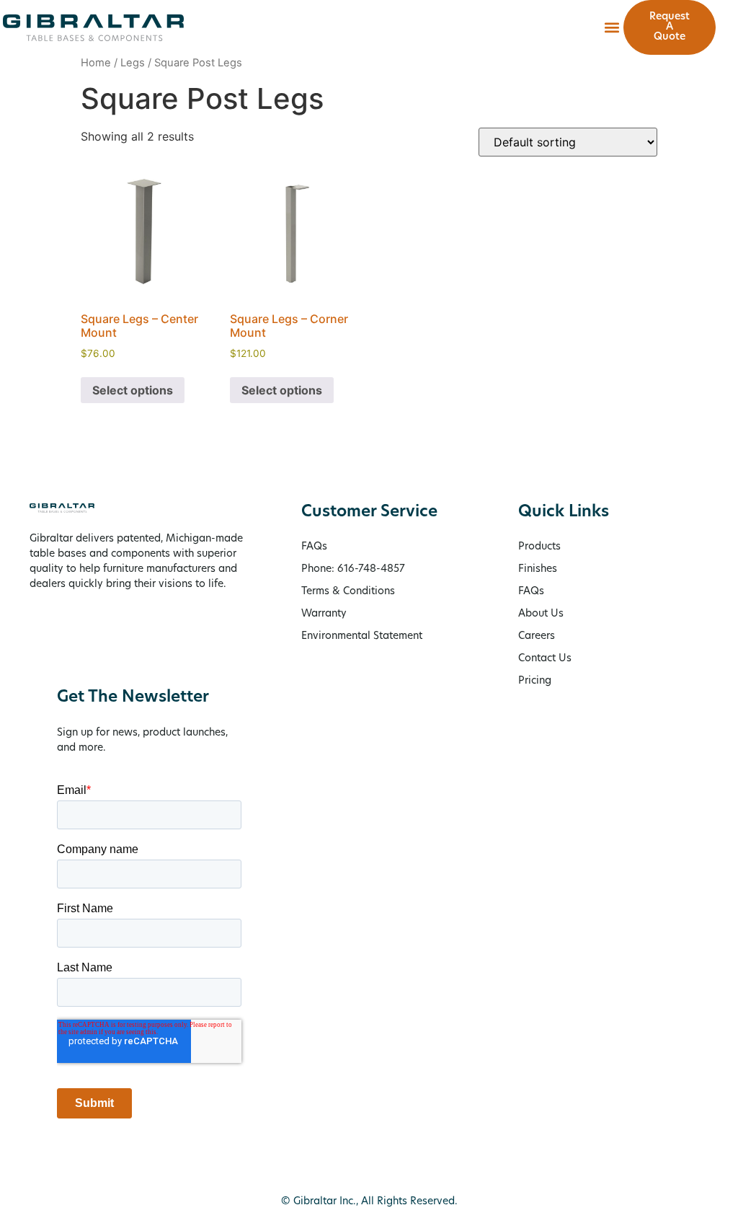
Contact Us (545, 658)
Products (539, 547)
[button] (611, 28)
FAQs (531, 591)
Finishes (537, 569)
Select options (132, 390)
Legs (132, 62)
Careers (536, 636)
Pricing (534, 681)
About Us (541, 614)
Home (96, 62)
